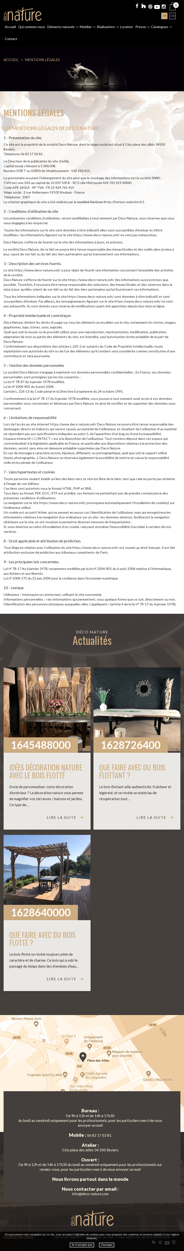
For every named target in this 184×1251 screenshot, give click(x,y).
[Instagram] (164, 7)
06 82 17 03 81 (99, 1135)
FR (165, 16)
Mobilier (86, 27)
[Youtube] (157, 7)
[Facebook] (137, 6)
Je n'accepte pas (81, 1244)
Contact (11, 39)
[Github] (144, 6)
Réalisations (106, 27)
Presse (140, 27)
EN (173, 16)
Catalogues (159, 27)
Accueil (10, 27)
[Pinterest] (150, 7)
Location (126, 27)
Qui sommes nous (31, 27)
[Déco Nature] (22, 14)
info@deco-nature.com (90, 1194)
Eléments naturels (61, 27)
